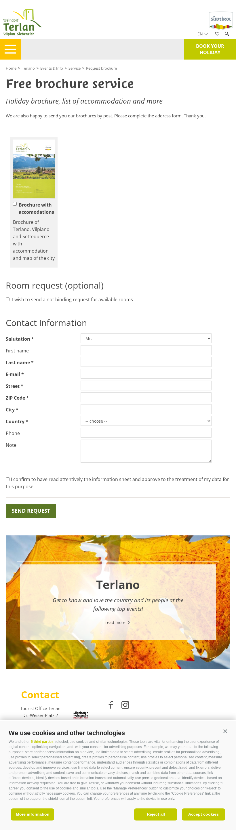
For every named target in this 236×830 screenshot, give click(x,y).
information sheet (111, 479)
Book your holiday (210, 49)
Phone (13, 433)
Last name (18, 362)
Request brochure (101, 68)
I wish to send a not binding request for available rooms (72, 299)
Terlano (28, 68)
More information (33, 814)
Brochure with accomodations (36, 208)
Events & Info (51, 68)
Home (11, 68)
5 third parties (42, 742)
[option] (118, 602)
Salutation (18, 339)
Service (74, 68)
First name (17, 351)
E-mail (13, 374)
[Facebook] (111, 706)
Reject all (156, 814)
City (10, 410)
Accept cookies (203, 814)
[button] (225, 731)
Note (11, 445)
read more (116, 622)
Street (13, 386)
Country (15, 421)
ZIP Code (15, 398)
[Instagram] (125, 706)
